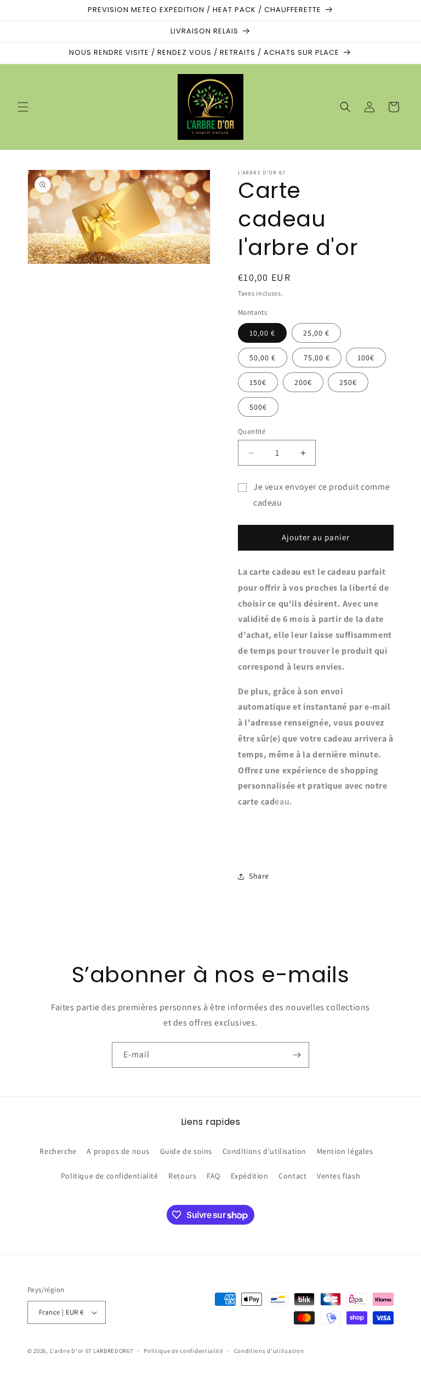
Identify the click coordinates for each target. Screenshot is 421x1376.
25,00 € (316, 333)
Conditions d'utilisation (264, 1151)
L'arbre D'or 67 (71, 1351)
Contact (292, 1176)
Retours (182, 1176)
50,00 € (262, 358)
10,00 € (262, 333)
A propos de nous (118, 1151)
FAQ (213, 1176)
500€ (258, 407)
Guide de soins (186, 1151)
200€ (303, 382)
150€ (257, 382)
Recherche (57, 1151)
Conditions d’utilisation (269, 1351)
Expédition (250, 1176)
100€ (365, 358)
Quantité (251, 431)
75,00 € (317, 358)
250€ (348, 382)
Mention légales (345, 1151)
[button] (23, 107)
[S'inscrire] (297, 1055)
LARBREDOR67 (113, 1351)
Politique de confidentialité (109, 1176)
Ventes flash (338, 1176)
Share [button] (259, 876)
